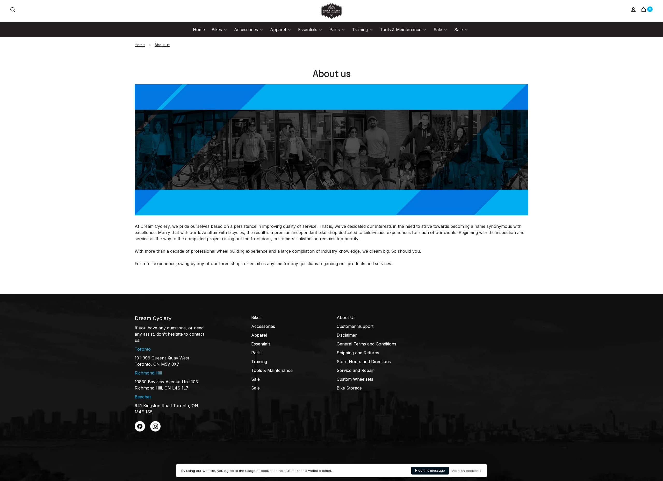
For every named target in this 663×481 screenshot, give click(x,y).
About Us (346, 317)
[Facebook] (140, 430)
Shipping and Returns (358, 352)
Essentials (307, 29)
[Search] (13, 10)
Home (199, 29)
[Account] (634, 10)
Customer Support (355, 326)
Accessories (246, 29)
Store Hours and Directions (364, 361)
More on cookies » (466, 471)
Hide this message (430, 470)
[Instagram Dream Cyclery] (155, 430)
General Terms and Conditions (366, 343)
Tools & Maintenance (400, 29)
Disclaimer (347, 335)
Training (360, 29)
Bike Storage (349, 388)
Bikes (217, 29)
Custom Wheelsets (355, 379)
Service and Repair (355, 370)
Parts (334, 29)
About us (162, 45)
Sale (438, 29)
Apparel (278, 29)
